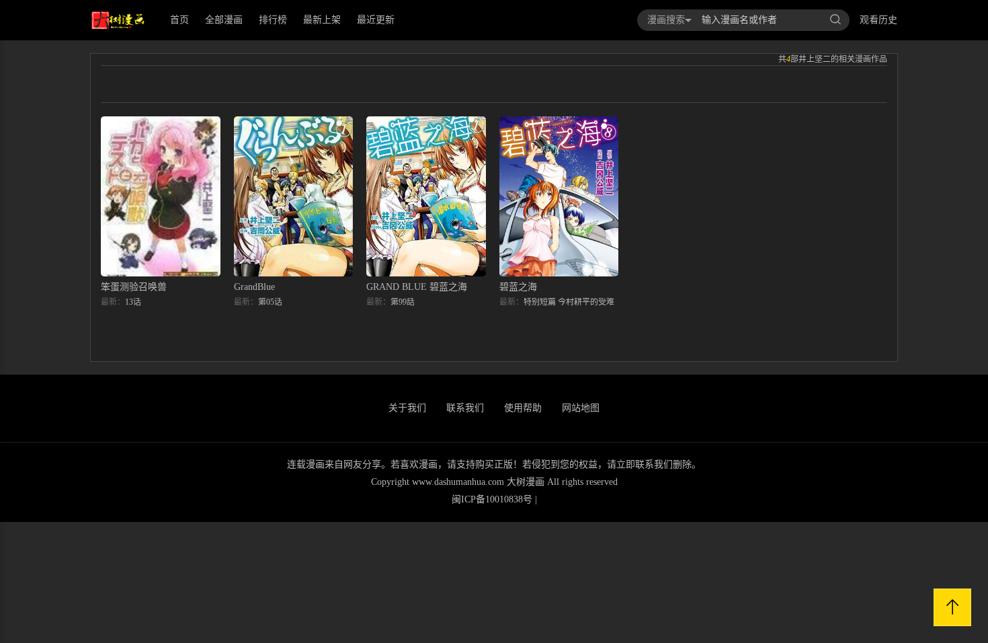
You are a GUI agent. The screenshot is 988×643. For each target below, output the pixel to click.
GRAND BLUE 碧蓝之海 (416, 287)
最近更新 (376, 20)
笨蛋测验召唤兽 (134, 287)
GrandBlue (254, 287)
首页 (179, 20)
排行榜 (273, 20)
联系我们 (465, 408)
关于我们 (407, 408)
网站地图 (581, 408)
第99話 (402, 302)
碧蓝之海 (518, 287)
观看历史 (878, 20)
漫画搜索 (666, 20)
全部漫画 (224, 20)
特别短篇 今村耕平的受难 (569, 302)
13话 (133, 302)
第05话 (270, 302)
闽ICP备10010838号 (492, 499)
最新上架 (322, 20)
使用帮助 (523, 408)
